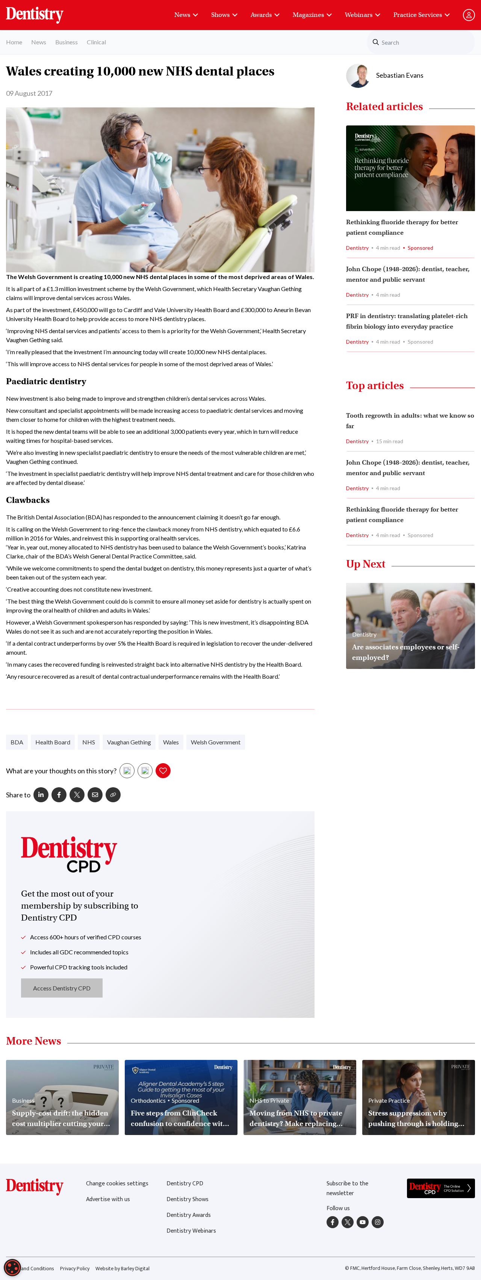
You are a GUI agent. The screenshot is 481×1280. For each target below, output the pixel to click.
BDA (17, 742)
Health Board (52, 742)
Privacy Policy (74, 1268)
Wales (171, 742)
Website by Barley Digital (122, 1268)
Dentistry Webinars (191, 1231)
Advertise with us (108, 1199)
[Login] (469, 15)
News (182, 15)
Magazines (308, 15)
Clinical (96, 41)
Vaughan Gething (129, 742)
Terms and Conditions (30, 1268)
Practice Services (417, 15)
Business (66, 41)
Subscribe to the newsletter (347, 1188)
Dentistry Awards (188, 1215)
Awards (261, 15)
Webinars (358, 15)
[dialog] (12, 1267)
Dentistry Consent (44, 11)
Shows (220, 15)
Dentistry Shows (187, 1199)
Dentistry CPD (184, 1184)
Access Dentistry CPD (62, 988)
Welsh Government (215, 742)
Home (14, 41)
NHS (88, 742)
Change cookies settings (117, 1184)
